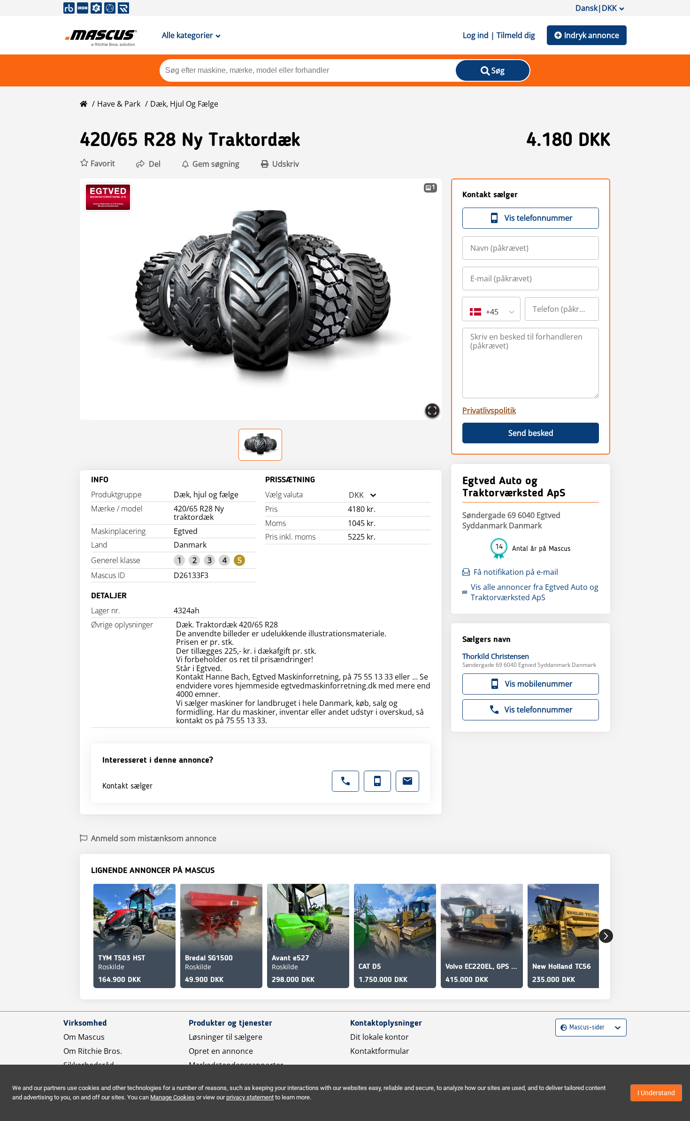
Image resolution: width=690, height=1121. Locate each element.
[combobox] (349, 495)
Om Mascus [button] (84, 1037)
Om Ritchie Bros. (92, 1051)
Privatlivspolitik (489, 410)
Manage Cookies (172, 1097)
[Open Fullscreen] (432, 410)
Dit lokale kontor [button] (379, 1037)
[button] (97, 163)
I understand (656, 1093)
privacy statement (250, 1097)
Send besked (530, 433)
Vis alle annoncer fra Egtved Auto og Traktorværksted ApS (534, 592)
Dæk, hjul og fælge (184, 104)
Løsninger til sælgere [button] (225, 1037)
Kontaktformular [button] (379, 1051)
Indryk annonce (591, 35)
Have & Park (118, 104)
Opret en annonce (221, 1051)
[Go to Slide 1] (260, 444)
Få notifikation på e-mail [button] (516, 572)
